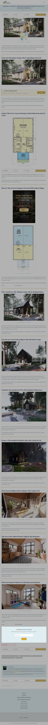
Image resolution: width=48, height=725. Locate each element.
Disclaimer (24, 701)
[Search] (45, 685)
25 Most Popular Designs (16, 673)
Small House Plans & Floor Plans (8, 657)
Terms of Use (24, 703)
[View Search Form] (44, 2)
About (24, 693)
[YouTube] (26, 717)
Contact (24, 695)
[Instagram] (21, 717)
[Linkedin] (20, 717)
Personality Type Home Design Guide (15, 671)
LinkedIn (31, 674)
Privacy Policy (24, 706)
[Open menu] (43, 2)
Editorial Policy (24, 708)
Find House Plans (41, 14)
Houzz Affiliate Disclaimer (24, 699)
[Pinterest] (24, 717)
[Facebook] (23, 717)
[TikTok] (27, 717)
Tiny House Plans (19, 657)
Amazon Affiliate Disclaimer (24, 697)
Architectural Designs (9, 285)
